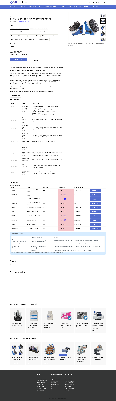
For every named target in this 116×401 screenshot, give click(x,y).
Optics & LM (62, 6)
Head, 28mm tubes (16, 39)
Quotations (14, 265)
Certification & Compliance (55, 381)
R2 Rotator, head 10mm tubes (38, 32)
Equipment (23, 6)
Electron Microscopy (75, 6)
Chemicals (13, 6)
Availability (14, 182)
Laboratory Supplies (50, 6)
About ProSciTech (41, 377)
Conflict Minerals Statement (41, 383)
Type (11, 25)
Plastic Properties (69, 388)
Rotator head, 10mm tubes (18, 36)
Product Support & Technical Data (70, 381)
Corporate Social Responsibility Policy (42, 379)
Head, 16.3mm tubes (34, 36)
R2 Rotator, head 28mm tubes (38, 28)
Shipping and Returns (56, 379)
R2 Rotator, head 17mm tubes (19, 32)
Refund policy (40, 390)
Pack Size (13, 44)
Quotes (53, 386)
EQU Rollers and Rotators (30, 338)
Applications (94, 6)
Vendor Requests (55, 384)
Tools (40, 6)
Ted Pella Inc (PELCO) (28, 304)
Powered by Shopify (62, 398)
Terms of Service (41, 388)
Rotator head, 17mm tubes (49, 36)
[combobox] (38, 2)
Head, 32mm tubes (29, 39)
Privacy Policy (40, 386)
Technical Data (15, 95)
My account (54, 391)
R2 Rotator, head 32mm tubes (19, 28)
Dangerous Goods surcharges (70, 385)
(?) (65, 190)
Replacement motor (42, 39)
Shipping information (17, 261)
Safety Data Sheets (70, 377)
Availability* (62, 187)
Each (12, 46)
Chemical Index (69, 379)
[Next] (103, 42)
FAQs (52, 377)
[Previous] (103, 13)
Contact (53, 388)
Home (11, 16)
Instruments (32, 6)
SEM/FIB (85, 6)
